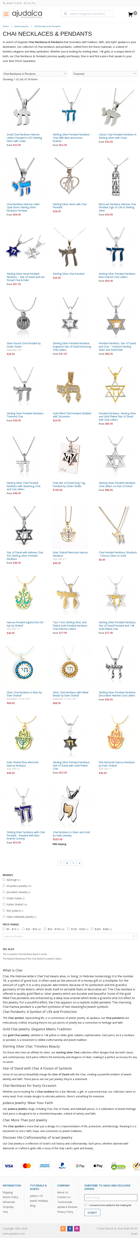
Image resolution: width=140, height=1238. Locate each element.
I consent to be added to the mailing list (110, 1205)
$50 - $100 (56, 929)
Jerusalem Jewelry (18, 892)
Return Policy (10, 1197)
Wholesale (9, 1202)
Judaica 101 (36, 1196)
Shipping (8, 1192)
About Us (62, 1192)
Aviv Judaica (15, 910)
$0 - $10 (13, 929)
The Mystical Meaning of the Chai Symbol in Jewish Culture (32, 958)
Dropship (8, 1207)
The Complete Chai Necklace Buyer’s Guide (25, 954)
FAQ (5, 1211)
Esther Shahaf (17, 904)
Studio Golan (16, 898)
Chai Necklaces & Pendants (47, 26)
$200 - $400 (103, 929)
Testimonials (64, 1202)
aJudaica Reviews (67, 1207)
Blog (32, 1205)
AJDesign (13, 879)
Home (6, 26)
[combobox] (87, 14)
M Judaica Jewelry (19, 886)
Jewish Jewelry (21, 26)
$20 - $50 (33, 929)
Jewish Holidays (39, 1200)
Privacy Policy (65, 1211)
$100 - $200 (79, 929)
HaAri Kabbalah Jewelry (22, 916)
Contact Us (63, 1197)
